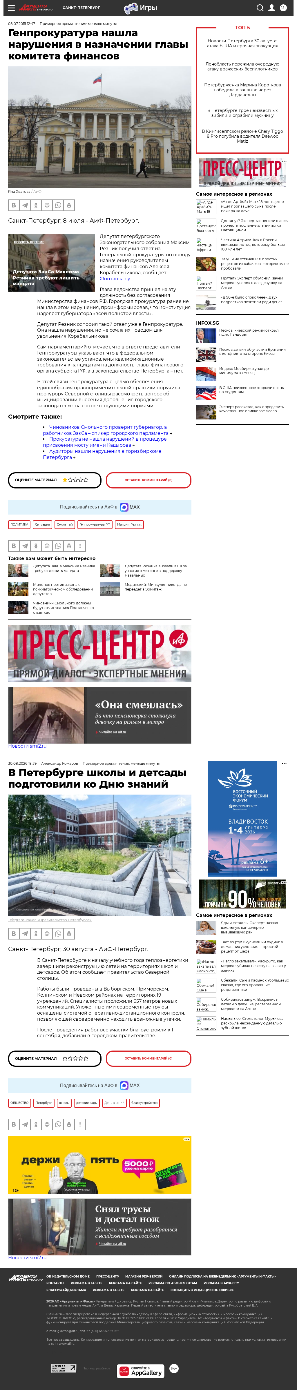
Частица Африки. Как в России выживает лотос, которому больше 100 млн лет (253, 244)
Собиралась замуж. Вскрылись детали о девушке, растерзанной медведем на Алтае (251, 1004)
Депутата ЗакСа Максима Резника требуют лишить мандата (64, 568)
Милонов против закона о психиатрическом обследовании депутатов (63, 589)
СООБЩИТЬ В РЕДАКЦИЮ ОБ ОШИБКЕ (202, 1290)
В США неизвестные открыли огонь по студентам (251, 390)
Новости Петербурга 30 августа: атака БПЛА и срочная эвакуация (242, 43)
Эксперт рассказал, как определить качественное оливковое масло (251, 409)
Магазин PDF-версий (143, 1276)
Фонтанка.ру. (115, 278)
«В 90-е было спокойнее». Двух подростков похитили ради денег (251, 299)
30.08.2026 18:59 (22, 763)
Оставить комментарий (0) (149, 480)
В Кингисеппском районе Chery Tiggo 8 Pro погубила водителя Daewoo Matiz (242, 136)
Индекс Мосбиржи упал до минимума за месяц (244, 371)
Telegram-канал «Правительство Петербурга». (50, 920)
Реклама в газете (86, 1283)
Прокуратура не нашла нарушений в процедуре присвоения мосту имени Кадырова (105, 442)
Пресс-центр (107, 1276)
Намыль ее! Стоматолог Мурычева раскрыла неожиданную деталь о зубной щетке (252, 1023)
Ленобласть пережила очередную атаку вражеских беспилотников (242, 67)
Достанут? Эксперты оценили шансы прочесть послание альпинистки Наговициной (254, 225)
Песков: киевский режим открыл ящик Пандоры (249, 332)
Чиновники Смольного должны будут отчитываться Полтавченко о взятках (63, 608)
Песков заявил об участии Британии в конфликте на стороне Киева (252, 352)
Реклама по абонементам (172, 1283)
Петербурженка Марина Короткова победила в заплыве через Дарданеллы (242, 90)
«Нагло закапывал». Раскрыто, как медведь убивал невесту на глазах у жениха (253, 966)
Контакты (55, 1283)
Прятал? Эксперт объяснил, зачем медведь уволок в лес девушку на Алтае (252, 283)
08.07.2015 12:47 (21, 23)
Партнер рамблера (96, 1368)
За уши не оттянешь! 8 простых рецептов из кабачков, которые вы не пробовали (255, 263)
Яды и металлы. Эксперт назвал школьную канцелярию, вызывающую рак (249, 927)
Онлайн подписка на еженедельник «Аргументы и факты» (222, 1276)
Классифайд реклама (66, 1290)
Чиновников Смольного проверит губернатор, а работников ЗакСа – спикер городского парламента (106, 430)
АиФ (37, 191)
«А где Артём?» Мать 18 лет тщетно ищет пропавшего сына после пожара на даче (252, 206)
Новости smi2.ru (27, 746)
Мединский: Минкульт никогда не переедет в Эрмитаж (156, 586)
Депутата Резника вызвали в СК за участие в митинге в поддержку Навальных (156, 570)
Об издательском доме (68, 1276)
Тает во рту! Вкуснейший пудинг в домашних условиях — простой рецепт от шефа (252, 946)
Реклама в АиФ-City (221, 1283)
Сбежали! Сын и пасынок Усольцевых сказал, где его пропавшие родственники (255, 985)
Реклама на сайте (125, 1283)
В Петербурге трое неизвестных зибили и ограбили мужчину (242, 113)
